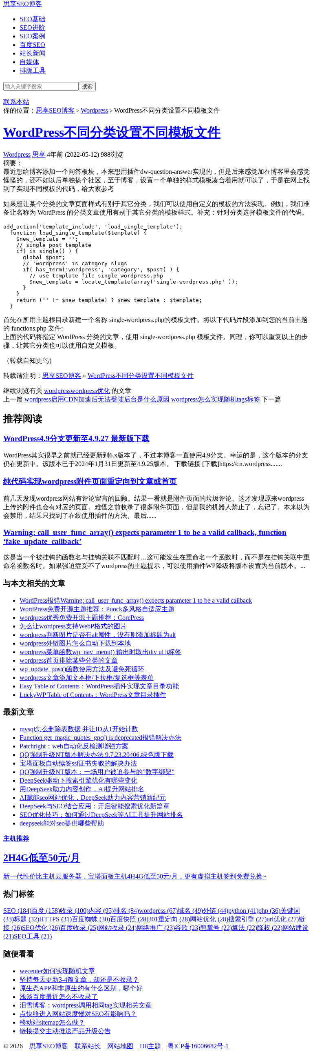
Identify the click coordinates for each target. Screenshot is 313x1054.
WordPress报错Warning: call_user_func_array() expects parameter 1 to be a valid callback (136, 600)
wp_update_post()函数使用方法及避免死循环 (82, 669)
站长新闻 (33, 53)
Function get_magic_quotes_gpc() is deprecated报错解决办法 (100, 737)
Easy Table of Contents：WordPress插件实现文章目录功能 (99, 686)
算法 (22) (244, 927)
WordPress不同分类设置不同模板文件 (111, 132)
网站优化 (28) (209, 919)
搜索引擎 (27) (247, 919)
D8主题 (150, 1046)
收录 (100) (74, 910)
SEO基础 (32, 19)
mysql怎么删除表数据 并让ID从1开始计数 (79, 729)
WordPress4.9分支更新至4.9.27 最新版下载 (76, 438)
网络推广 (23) (156, 927)
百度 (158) (45, 910)
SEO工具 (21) (33, 936)
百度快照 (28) (129, 919)
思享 (38, 154)
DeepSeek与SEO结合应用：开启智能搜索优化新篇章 (95, 806)
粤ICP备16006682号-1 (198, 1046)
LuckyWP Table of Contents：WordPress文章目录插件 (93, 694)
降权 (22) (269, 927)
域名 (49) (190, 910)
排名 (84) (126, 910)
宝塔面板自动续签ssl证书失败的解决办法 (78, 763)
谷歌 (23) (187, 927)
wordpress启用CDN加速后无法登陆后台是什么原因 (97, 399)
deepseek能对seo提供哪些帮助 (62, 823)
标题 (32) (26, 919)
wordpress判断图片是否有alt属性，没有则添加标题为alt (98, 634)
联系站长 (88, 1046)
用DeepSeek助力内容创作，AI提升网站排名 (82, 789)
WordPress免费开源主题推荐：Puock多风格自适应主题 (97, 609)
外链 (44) (215, 910)
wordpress (57, 390)
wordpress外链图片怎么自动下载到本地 (75, 643)
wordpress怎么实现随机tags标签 (215, 399)
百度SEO (32, 44)
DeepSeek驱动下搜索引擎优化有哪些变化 (78, 780)
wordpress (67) (158, 910)
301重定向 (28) (169, 919)
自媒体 (29, 61)
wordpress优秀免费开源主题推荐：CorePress (82, 617)
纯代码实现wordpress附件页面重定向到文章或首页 (90, 481)
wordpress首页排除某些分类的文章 (69, 660)
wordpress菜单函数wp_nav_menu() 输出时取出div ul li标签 (100, 651)
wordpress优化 (90, 390)
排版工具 (33, 70)
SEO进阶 (32, 27)
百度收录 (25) (79, 927)
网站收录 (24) (117, 927)
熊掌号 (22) (216, 927)
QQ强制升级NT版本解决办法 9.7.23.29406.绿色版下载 (97, 754)
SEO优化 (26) (41, 927)
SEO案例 (32, 36)
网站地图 (120, 1046)
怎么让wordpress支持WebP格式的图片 (73, 626)
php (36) (269, 910)
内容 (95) (101, 910)
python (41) (243, 910)
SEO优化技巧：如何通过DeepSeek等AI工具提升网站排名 (101, 814)
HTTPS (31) (55, 919)
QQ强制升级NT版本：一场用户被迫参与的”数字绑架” (97, 771)
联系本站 (16, 101)
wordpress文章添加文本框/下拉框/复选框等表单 (87, 677)
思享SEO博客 (22, 3)
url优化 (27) (283, 919)
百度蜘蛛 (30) (91, 919)
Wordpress (94, 110)
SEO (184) (17, 910)
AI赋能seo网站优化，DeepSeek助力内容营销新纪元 (93, 797)
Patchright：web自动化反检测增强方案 (74, 746)
